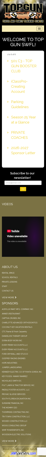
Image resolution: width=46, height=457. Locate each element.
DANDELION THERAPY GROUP (14, 336)
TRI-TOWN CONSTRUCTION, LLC (16, 417)
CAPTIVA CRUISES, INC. (11, 318)
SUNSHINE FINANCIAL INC (12, 403)
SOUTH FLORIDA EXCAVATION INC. (16, 399)
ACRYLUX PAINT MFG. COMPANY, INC (17, 309)
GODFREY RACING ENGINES (13, 358)
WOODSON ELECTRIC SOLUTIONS (16, 434)
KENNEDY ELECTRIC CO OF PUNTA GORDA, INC (22, 372)
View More (8, 297)
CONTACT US (7, 291)
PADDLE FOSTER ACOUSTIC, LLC (16, 390)
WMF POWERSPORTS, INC (13, 430)
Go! (23, 189)
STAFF (4, 286)
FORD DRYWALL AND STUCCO (15, 354)
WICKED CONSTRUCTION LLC (14, 421)
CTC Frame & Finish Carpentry (14, 332)
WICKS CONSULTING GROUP (14, 426)
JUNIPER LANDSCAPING (12, 367)
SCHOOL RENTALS (10, 277)
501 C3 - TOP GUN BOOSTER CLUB (24, 66)
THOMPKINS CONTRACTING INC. (15, 412)
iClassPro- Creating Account (19, 86)
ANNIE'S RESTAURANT (11, 314)
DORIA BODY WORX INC (12, 341)
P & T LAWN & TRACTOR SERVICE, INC (18, 385)
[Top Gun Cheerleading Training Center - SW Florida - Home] (23, 13)
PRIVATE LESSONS (9, 282)
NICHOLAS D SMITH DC (11, 381)
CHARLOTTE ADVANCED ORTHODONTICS (19, 323)
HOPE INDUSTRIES (9, 363)
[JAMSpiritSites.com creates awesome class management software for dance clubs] (23, 454)
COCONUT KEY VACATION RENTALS (17, 327)
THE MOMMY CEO (9, 408)
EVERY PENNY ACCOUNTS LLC (15, 345)
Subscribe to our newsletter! (22, 175)
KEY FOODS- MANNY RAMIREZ (14, 376)
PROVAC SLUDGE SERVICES (13, 394)
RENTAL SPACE (8, 273)
